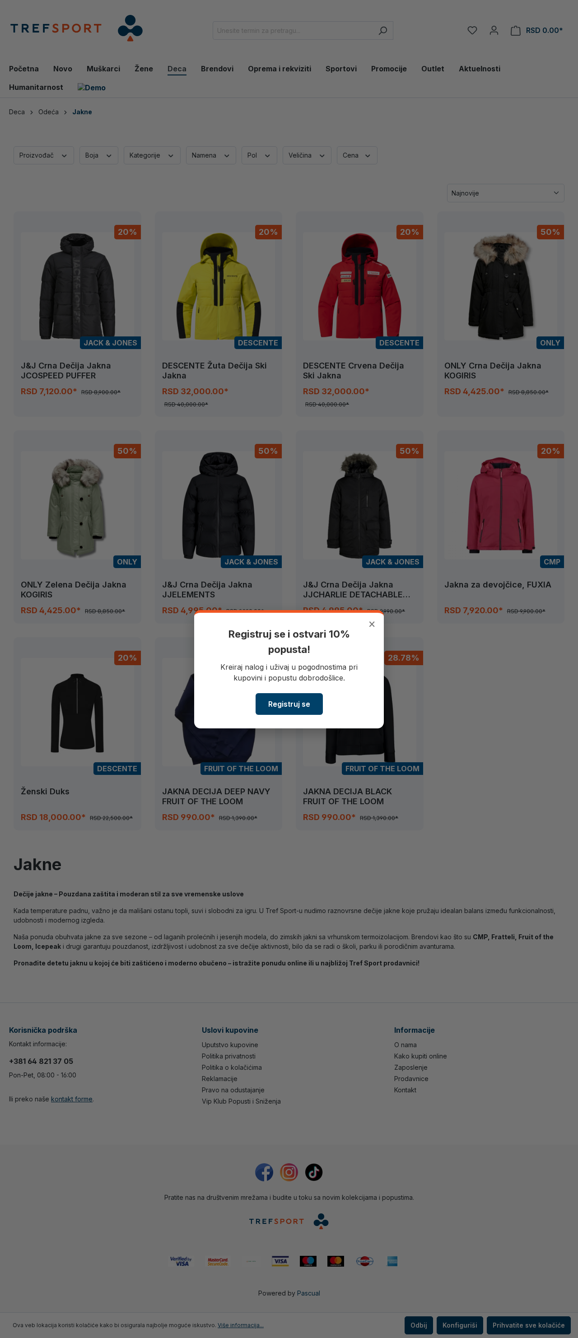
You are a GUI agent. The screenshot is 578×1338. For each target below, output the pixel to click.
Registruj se (289, 704)
